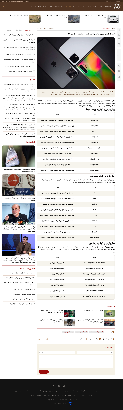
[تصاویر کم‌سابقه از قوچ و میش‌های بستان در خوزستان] (74, 19)
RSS (3, 1)
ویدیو (74, 6)
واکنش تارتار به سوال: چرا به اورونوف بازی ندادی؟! (18, 35)
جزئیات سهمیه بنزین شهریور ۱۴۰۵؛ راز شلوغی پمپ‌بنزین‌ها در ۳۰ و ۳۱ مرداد (51, 312)
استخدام (27, 1)
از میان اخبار (111, 306)
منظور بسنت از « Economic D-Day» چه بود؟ (19, 125)
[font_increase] (119, 52)
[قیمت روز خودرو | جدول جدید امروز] (109, 313)
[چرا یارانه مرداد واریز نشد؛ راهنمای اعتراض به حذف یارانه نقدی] (69, 322)
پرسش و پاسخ (56, 395)
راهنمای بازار (68, 6)
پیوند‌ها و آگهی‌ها (67, 395)
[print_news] (119, 35)
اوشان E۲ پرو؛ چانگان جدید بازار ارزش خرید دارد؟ (95, 17)
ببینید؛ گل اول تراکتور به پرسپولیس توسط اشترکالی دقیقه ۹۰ (19, 278)
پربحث (9, 30)
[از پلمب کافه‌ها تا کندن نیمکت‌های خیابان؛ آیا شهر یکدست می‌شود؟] (18, 185)
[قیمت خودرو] (119, 71)
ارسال (43, 372)
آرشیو (6, 1)
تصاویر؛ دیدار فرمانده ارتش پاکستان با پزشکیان (18, 54)
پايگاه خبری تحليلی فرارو (58, 400)
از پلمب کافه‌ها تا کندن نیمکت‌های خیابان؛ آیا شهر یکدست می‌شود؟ (20, 199)
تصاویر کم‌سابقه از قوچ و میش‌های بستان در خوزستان (56, 17)
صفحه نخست (107, 6)
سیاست (100, 6)
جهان (31, 6)
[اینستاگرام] (59, 386)
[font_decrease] (119, 58)
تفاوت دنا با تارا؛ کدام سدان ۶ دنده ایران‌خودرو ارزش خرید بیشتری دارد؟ (90, 321)
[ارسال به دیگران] (119, 39)
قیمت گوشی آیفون (68, 332)
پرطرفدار (19, 30)
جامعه (45, 6)
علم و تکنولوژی (87, 6)
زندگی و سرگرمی (58, 6)
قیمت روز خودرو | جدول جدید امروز (93, 311)
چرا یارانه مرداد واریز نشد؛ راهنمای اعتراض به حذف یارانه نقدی (51, 321)
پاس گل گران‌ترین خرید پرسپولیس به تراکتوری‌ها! (22, 304)
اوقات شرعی (46, 395)
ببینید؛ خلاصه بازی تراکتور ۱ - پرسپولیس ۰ (24, 294)
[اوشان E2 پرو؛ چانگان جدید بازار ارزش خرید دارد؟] (113, 19)
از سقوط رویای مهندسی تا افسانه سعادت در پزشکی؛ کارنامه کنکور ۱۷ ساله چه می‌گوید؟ (19, 170)
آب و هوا (38, 395)
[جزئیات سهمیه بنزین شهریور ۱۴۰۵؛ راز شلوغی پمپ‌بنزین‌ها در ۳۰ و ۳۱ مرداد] (69, 313)
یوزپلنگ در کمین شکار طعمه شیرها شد (18, 16)
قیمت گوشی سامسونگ (96, 332)
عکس (80, 6)
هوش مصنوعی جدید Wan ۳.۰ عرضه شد (21, 104)
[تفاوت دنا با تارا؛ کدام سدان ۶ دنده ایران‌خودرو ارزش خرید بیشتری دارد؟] (109, 322)
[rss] (70, 386)
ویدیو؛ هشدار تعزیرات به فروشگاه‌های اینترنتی (18, 66)
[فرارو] (117, 6)
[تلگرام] (53, 386)
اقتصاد (50, 6)
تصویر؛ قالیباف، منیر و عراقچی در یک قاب (24, 289)
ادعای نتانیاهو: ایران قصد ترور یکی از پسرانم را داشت (20, 114)
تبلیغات (21, 1)
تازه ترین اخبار (30, 30)
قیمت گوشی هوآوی (81, 332)
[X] (64, 386)
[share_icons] (119, 44)
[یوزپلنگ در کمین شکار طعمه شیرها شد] (35, 19)
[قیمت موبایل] (118, 77)
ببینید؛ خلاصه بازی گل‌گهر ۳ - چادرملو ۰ (20, 71)
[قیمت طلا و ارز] (119, 66)
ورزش (94, 6)
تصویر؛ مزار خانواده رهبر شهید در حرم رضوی (23, 299)
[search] (3, 7)
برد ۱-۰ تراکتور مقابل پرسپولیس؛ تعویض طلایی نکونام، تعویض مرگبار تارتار (20, 135)
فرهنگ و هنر (37, 6)
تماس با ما (11, 1)
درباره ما (17, 1)
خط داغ (32, 80)
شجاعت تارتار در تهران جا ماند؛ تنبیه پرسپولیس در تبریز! (19, 85)
